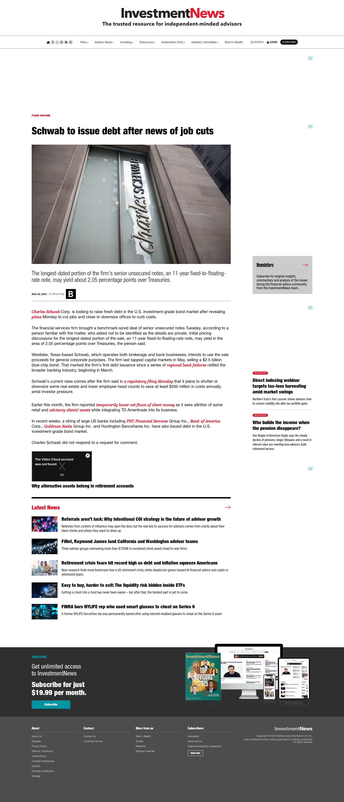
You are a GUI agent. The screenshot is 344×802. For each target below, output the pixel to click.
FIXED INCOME (41, 115)
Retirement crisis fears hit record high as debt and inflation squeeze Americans (140, 563)
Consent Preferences (43, 761)
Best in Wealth (234, 42)
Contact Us (90, 736)
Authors (36, 766)
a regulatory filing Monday (148, 381)
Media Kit (141, 746)
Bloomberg (58, 294)
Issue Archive (195, 741)
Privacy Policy (39, 746)
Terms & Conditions (42, 751)
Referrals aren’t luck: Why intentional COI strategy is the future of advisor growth (141, 519)
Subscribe (51, 704)
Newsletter (193, 736)
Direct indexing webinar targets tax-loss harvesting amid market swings (279, 386)
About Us (37, 736)
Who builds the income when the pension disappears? (281, 425)
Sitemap (36, 776)
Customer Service (93, 741)
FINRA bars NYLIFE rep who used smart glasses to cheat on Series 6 (128, 606)
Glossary (36, 741)
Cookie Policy (39, 756)
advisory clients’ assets (70, 410)
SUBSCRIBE (289, 42)
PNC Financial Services (147, 421)
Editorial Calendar (145, 751)
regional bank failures (187, 365)
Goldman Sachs (58, 426)
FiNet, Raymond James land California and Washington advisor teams (130, 541)
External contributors (43, 771)
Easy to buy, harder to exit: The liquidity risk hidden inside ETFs (123, 585)
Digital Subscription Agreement (204, 746)
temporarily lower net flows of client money (136, 405)
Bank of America (205, 421)
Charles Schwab (46, 312)
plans (37, 317)
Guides (139, 741)
